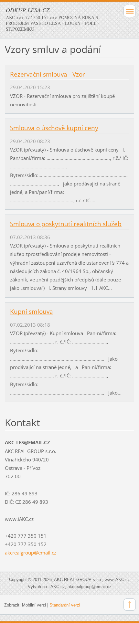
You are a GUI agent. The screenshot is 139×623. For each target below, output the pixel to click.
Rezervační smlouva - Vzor (47, 74)
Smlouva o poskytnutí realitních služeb (66, 224)
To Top (129, 604)
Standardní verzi (64, 605)
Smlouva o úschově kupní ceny (54, 128)
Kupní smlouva (31, 311)
